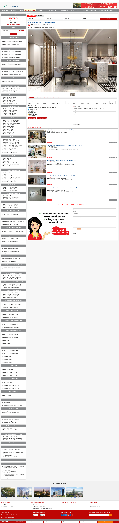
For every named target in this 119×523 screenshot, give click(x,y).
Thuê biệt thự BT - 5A (7, 172)
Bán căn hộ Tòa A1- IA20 (8, 367)
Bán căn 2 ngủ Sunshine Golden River (10, 312)
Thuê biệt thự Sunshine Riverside (9, 270)
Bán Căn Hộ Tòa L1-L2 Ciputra (9, 101)
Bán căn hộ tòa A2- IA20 (8, 369)
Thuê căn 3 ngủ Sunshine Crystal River (10, 351)
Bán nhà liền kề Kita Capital (8, 167)
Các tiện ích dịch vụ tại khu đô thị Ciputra (11, 456)
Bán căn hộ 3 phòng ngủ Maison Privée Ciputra (12, 41)
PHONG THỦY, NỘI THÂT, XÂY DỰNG (68, 502)
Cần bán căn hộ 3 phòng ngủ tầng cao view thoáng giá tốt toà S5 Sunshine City (64, 145)
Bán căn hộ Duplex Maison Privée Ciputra (11, 44)
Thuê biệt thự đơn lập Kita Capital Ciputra (11, 178)
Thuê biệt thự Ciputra (13, 442)
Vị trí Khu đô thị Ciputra (7, 455)
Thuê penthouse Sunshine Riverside (10, 253)
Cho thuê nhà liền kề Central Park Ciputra (11, 142)
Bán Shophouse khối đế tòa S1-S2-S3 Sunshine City (13, 221)
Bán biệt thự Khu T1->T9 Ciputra (9, 124)
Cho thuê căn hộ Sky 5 (7, 362)
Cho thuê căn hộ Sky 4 (7, 360)
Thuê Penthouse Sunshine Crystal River (11, 354)
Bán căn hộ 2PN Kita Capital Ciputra (10, 187)
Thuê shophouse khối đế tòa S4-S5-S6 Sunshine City (13, 231)
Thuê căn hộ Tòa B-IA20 (8, 383)
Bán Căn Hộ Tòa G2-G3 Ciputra (9, 97)
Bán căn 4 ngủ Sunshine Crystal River (10, 335)
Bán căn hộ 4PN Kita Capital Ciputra (10, 190)
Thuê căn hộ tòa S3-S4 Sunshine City (10, 214)
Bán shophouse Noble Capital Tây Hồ (10, 295)
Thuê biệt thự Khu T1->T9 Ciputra (9, 148)
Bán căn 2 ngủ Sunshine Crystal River (10, 332)
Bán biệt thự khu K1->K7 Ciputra (9, 127)
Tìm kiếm (108, 18)
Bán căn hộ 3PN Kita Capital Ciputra (10, 188)
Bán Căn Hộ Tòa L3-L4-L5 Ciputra (10, 103)
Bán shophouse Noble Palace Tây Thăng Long (12, 431)
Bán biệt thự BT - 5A (7, 158)
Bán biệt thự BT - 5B (7, 159)
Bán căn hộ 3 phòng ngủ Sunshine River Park (12, 64)
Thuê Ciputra (13, 10)
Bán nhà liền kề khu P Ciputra (9, 130)
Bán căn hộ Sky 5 (6, 344)
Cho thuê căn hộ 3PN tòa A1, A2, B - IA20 (11, 386)
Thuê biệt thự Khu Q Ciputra (8, 149)
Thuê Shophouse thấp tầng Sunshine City (11, 232)
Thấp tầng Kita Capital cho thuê (110, 0)
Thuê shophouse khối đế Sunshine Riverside (12, 267)
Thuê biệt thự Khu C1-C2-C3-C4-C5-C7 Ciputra (12, 145)
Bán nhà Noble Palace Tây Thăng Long (11, 428)
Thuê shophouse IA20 (7, 404)
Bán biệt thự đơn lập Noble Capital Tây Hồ (11, 292)
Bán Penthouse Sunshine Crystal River (10, 337)
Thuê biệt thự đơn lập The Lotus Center (11, 419)
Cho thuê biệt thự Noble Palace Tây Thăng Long (12, 438)
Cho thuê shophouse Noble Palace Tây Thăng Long (13, 439)
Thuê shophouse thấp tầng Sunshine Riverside (12, 268)
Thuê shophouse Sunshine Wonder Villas (11, 287)
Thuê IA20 (21, 10)
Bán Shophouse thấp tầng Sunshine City (11, 224)
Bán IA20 (72, 10)
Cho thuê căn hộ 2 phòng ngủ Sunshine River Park (13, 71)
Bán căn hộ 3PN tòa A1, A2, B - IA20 (10, 373)
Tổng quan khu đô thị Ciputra (9, 453)
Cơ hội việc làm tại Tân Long (7, 506)
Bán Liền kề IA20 (6, 393)
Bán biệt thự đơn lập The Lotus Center (10, 411)
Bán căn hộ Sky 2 (6, 340)
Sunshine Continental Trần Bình (106, 10)
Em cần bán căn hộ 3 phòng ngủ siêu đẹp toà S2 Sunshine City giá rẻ (62, 160)
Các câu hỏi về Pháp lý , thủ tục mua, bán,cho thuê (41, 508)
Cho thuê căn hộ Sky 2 (7, 357)
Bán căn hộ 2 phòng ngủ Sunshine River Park (12, 63)
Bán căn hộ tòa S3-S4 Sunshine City (10, 205)
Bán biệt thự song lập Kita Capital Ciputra (11, 164)
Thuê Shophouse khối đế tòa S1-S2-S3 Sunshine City (13, 229)
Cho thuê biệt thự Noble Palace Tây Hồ (10, 90)
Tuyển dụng (62, 0)
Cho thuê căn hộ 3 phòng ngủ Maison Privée (12, 52)
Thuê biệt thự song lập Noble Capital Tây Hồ (12, 304)
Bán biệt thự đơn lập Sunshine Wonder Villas (12, 275)
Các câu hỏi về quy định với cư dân (38, 506)
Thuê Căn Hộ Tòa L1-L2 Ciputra (9, 113)
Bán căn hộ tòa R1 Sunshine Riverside (10, 238)
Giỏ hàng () (32, 118)
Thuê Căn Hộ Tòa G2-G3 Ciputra (9, 108)
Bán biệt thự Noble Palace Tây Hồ (9, 81)
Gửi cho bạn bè (56, 97)
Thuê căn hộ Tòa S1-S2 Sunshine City (10, 212)
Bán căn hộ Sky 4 (6, 343)
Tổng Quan (31, 97)
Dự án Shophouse (94, 504)
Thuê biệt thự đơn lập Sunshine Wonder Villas (12, 284)
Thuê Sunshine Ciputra (53, 10)
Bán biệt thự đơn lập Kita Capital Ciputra (11, 162)
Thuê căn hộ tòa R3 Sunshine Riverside (11, 251)
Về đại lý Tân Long (5, 504)
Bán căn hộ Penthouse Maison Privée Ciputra (12, 45)
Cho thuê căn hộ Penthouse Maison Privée (11, 57)
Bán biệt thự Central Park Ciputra (9, 132)
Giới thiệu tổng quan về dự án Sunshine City (11, 449)
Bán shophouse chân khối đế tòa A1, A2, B (11, 396)
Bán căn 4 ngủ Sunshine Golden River (10, 315)
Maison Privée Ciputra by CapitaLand (10, 12)
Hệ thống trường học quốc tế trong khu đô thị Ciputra (42, 504)
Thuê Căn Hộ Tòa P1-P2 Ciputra (9, 111)
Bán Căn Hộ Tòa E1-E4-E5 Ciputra (10, 98)
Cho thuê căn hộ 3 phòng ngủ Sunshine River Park (13, 73)
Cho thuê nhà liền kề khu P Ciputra (10, 152)
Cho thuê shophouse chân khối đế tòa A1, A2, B (12, 405)
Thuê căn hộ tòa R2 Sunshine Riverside (11, 250)
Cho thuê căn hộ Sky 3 (7, 359)
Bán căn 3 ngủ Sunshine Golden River (10, 314)
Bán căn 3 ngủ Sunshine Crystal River (10, 334)
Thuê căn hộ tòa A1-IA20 (8, 380)
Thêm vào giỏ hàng (42, 118)
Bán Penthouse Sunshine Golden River (10, 317)
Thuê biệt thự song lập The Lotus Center (11, 421)
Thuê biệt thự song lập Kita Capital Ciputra (11, 177)
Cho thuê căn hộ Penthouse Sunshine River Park (12, 74)
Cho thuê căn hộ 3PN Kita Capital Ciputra (11, 197)
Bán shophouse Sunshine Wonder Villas (11, 278)
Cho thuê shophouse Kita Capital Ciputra (11, 180)
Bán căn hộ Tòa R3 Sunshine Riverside (10, 241)
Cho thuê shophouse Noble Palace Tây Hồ (11, 91)
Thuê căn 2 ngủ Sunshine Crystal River (10, 350)
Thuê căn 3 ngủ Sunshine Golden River (11, 324)
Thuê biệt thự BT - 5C (7, 175)
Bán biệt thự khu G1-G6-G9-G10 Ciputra (11, 120)
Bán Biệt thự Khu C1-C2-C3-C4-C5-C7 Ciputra (12, 121)
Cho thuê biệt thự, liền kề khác (84, 0)
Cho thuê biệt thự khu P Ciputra (9, 139)
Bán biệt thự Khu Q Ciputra (8, 126)
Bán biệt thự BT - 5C (7, 161)
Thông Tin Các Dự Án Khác (13, 459)
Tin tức (78, 10)
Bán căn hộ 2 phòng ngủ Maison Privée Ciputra (12, 39)
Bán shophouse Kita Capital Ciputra (10, 165)
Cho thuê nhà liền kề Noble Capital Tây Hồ (11, 307)
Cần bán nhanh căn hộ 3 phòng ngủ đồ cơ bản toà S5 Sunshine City (62, 187)
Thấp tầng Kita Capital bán (97, 0)
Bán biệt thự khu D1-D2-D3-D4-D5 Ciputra (11, 123)
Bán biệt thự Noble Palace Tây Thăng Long (11, 429)
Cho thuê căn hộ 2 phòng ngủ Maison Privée (12, 51)
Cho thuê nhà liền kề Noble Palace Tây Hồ (11, 88)
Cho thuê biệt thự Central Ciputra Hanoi (11, 140)
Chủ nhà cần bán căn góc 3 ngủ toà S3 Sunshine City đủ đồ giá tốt (61, 130)
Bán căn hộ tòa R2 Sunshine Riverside (10, 240)
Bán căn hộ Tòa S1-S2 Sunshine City (10, 204)
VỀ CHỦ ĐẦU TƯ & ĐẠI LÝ (6, 502)
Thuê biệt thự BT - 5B (7, 174)
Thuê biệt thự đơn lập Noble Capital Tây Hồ (11, 302)
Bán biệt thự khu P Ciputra (8, 129)
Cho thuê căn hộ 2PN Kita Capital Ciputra (11, 195)
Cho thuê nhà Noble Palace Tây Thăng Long (12, 436)
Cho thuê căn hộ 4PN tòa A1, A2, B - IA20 (11, 388)
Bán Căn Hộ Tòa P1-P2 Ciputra (9, 100)
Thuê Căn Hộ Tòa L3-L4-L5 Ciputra (10, 114)
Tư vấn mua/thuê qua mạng (13, 24)
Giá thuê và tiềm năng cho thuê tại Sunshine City (12, 450)
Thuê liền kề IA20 (6, 402)
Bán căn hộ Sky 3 (6, 341)
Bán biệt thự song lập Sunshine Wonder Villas (12, 277)
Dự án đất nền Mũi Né (95, 506)
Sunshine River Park (26, 12)
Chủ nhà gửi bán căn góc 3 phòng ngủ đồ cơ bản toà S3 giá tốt (61, 175)
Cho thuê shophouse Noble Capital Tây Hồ (11, 305)
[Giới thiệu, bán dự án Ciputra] (10, 8)
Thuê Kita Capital (42, 10)
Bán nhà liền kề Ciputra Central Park (10, 133)
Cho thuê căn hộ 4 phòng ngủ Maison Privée (12, 54)
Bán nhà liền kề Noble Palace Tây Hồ (10, 80)
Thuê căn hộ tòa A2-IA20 (8, 382)
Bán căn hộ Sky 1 (6, 338)
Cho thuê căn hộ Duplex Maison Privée (10, 55)
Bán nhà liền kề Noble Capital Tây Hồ (10, 297)
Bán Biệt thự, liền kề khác (71, 0)
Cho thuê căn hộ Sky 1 (7, 356)
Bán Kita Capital (64, 10)
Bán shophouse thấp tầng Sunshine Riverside (12, 260)
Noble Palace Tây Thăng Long (89, 10)
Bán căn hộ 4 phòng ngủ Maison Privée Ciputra (12, 42)
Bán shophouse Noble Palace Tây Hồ (10, 83)
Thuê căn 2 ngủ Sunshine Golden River (11, 322)
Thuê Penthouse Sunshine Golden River (11, 327)
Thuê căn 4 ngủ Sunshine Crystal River (10, 353)
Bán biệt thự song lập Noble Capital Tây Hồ (11, 294)
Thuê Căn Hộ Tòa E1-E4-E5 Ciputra (10, 110)
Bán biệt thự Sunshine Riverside (9, 261)
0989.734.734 (7, 516)
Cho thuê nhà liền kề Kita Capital (9, 181)
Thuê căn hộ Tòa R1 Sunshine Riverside (11, 248)
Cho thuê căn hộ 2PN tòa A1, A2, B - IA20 (11, 385)
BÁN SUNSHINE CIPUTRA (30, 10)
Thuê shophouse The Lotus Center (10, 422)
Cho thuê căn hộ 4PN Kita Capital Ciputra (11, 198)
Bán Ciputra (5, 10)
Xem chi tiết (49, 142)
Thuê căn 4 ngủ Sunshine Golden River (11, 325)
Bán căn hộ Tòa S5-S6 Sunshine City (10, 207)
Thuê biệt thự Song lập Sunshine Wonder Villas (12, 285)
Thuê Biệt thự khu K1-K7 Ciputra (9, 151)
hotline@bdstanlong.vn (9, 517)
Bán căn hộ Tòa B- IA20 (7, 370)
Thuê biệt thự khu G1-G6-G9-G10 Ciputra (11, 143)
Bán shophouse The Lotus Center (9, 414)
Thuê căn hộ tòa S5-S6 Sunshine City (10, 215)
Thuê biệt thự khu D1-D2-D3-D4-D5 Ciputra (11, 146)
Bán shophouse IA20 (7, 395)
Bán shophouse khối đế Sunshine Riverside (11, 258)
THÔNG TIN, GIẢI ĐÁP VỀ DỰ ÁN (37, 502)
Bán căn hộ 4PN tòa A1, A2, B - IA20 (10, 375)
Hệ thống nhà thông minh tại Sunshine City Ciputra (13, 452)
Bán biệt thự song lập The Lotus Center (11, 412)
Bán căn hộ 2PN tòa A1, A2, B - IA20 (10, 372)
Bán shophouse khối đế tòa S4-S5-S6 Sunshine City (13, 222)
